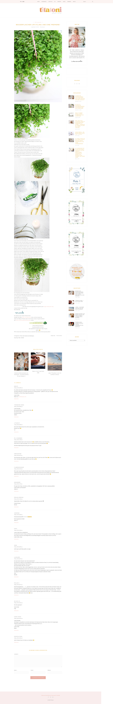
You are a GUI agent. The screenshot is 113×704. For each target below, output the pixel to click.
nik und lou (17, 601)
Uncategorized (38, 22)
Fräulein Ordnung (18, 497)
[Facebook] (20, 1)
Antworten (16, 398)
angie (15, 545)
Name (15, 670)
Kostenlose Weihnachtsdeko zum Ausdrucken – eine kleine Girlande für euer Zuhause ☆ (21, 374)
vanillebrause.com (22, 396)
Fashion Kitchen (18, 636)
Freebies (69, 1)
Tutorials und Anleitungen (29, 335)
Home (38, 1)
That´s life (22, 335)
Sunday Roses (17, 616)
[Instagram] (77, 84)
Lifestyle (50, 1)
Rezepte (59, 1)
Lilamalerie (17, 557)
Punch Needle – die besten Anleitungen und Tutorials (80, 133)
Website (49, 670)
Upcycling (16, 337)
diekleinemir (17, 482)
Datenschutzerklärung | (46, 695)
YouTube (22, 337)
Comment (16, 654)
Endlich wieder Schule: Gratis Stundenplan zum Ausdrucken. (79, 114)
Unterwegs (44, 1)
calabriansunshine (19, 467)
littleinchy (17, 422)
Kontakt (58, 695)
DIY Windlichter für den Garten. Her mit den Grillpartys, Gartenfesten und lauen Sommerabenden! (80, 141)
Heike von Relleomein (26, 317)
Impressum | (54, 695)
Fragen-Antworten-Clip (48, 306)
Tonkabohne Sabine (19, 404)
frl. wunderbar (18, 438)
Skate (64, 1)
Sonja (15, 528)
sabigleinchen (17, 453)
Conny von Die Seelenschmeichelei (23, 320)
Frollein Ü (16, 582)
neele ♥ (16, 386)
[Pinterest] (23, 1)
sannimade (16, 512)
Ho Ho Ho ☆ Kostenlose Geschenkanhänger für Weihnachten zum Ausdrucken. (79, 106)
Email (32, 670)
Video (19, 337)
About (74, 1)
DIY (55, 1)
